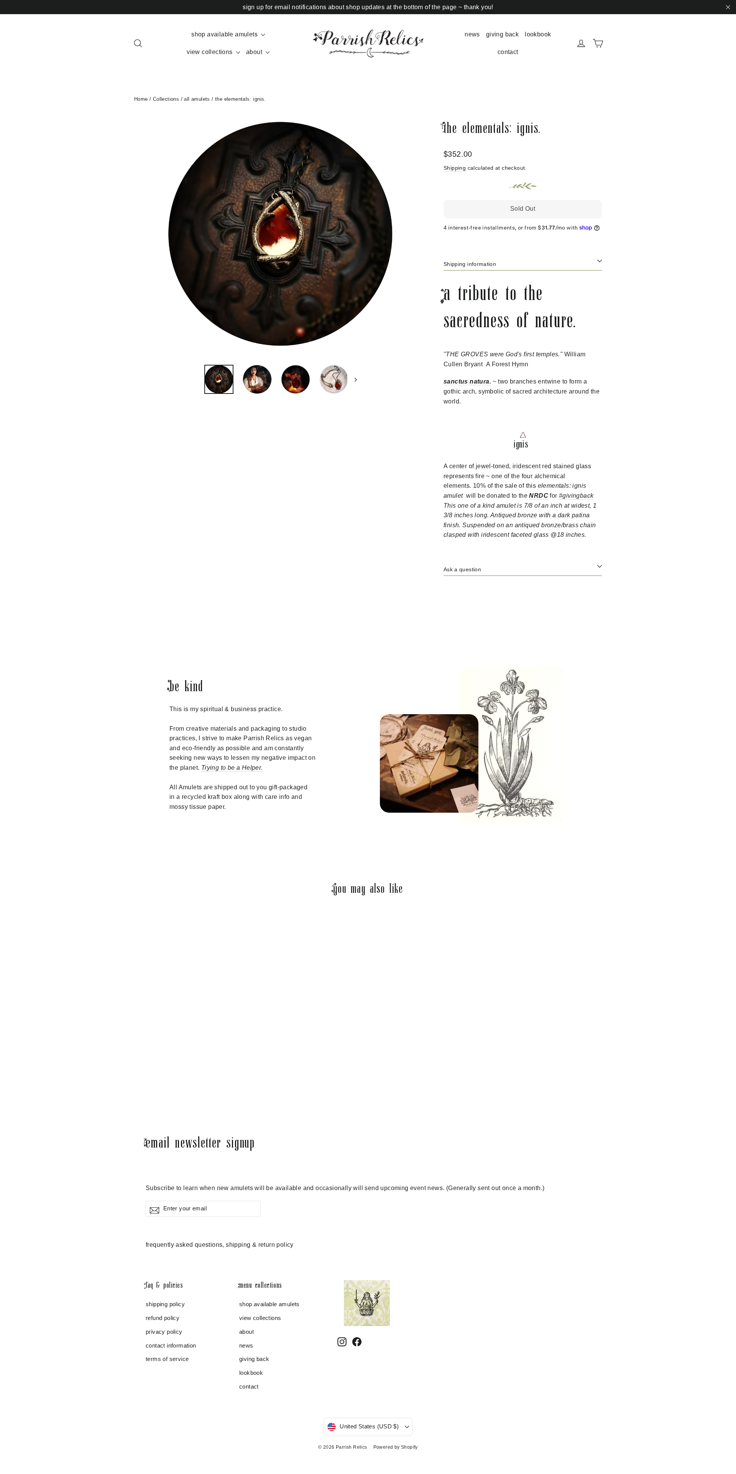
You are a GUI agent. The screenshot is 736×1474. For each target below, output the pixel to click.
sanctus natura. (467, 381)
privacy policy (164, 1332)
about (255, 52)
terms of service (167, 1359)
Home (141, 99)
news (472, 34)
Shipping (455, 168)
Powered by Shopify (395, 1447)
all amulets (197, 99)
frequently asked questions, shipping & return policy (220, 1244)
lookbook (538, 34)
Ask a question (462, 569)
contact (508, 52)
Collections (166, 99)
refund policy (162, 1318)
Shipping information (470, 264)
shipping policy (165, 1304)
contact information (171, 1346)
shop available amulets (225, 34)
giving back (502, 34)
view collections (210, 52)
